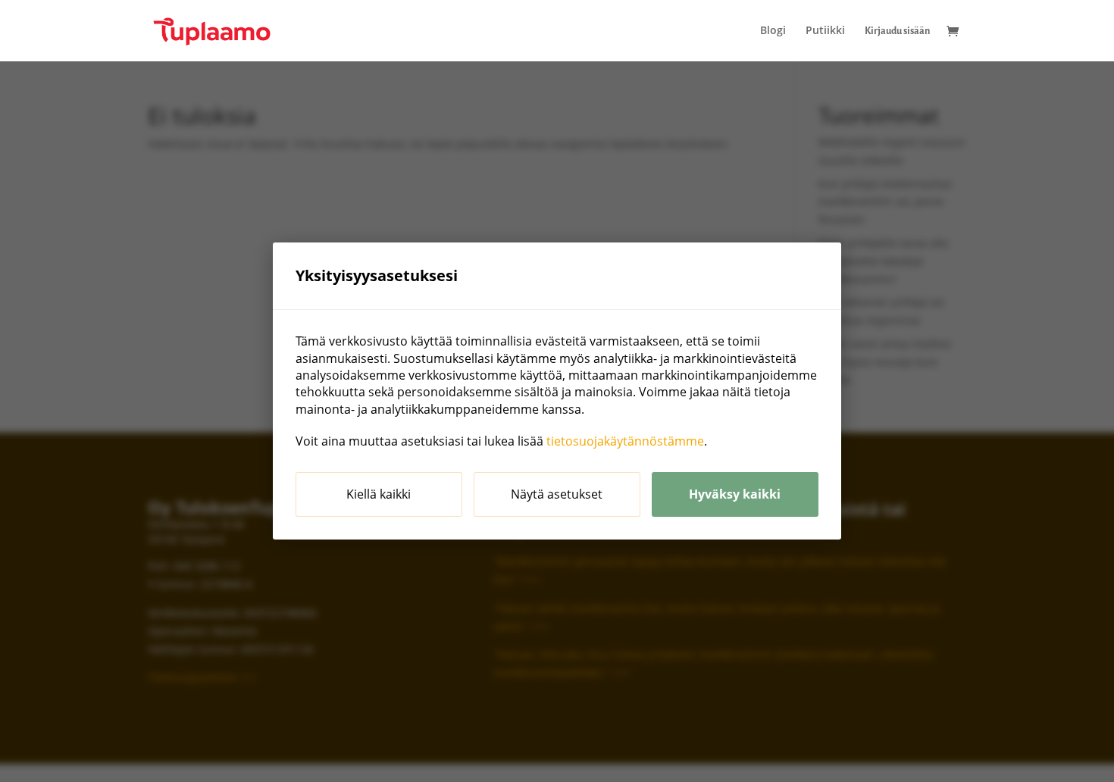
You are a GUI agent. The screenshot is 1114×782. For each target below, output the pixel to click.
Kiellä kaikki (378, 494)
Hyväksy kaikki (735, 494)
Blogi (773, 31)
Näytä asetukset (556, 494)
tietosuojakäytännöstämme (625, 441)
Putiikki (825, 31)
